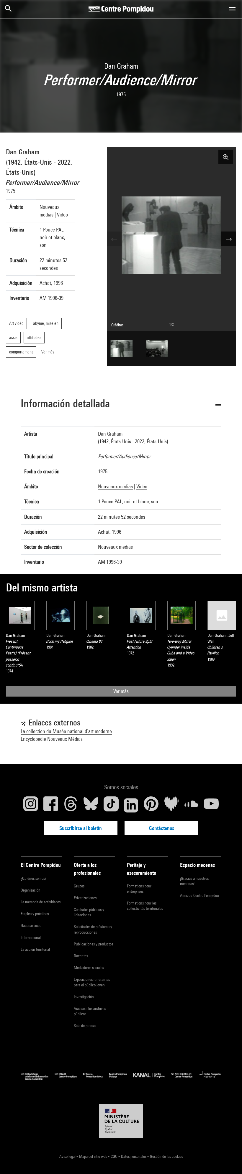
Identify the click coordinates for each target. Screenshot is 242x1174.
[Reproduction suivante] (228, 239)
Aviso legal (67, 1156)
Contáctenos (161, 828)
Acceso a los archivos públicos (90, 1011)
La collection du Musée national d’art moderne (66, 731)
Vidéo (62, 214)
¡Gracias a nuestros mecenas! (194, 881)
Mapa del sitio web (93, 1156)
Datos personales (134, 1156)
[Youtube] (211, 805)
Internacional (31, 937)
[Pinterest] (151, 805)
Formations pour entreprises (139, 889)
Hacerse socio (31, 925)
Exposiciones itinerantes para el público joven (92, 982)
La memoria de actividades (40, 901)
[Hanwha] (210, 1078)
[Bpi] (38, 1078)
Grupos (79, 886)
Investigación (84, 996)
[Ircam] (69, 1078)
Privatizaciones (85, 897)
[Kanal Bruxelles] (152, 1078)
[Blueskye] (91, 805)
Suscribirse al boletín (80, 828)
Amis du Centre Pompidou (199, 895)
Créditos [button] (117, 325)
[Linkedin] (131, 805)
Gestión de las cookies (166, 1156)
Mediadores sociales (89, 967)
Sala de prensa (85, 1025)
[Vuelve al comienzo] (228, 1160)
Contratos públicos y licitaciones (89, 912)
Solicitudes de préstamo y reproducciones (93, 929)
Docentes (81, 955)
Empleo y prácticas (35, 913)
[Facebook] (51, 805)
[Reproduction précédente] (114, 239)
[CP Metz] (96, 1078)
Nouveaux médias (115, 486)
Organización (30, 890)
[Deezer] (171, 805)
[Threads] (71, 805)
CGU (114, 1156)
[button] (121, 404)
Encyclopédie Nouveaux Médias (52, 739)
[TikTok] (111, 805)
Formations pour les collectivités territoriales (145, 906)
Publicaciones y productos (93, 944)
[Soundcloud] (191, 805)
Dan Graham (23, 152)
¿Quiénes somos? (33, 878)
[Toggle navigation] (232, 9)
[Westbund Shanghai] (185, 1078)
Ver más (121, 691)
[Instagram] (31, 805)
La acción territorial (35, 949)
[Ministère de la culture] (121, 1121)
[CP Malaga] (121, 1078)
